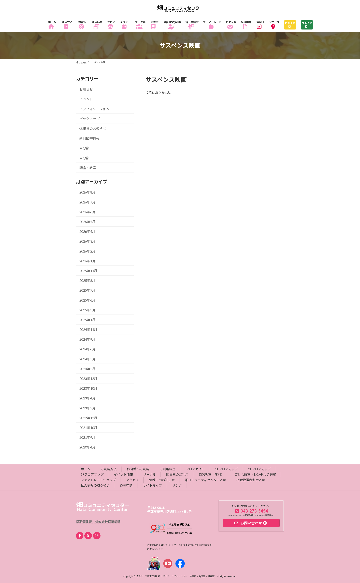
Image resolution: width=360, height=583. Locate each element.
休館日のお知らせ (92, 128)
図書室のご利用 (177, 474)
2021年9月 (87, 437)
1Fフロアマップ (226, 469)
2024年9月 (87, 339)
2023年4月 (87, 398)
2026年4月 (87, 231)
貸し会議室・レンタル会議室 (255, 474)
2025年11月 (88, 271)
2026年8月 (87, 192)
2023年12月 (88, 379)
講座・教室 (87, 168)
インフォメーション (94, 109)
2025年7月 (87, 290)
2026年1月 (87, 261)
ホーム (85, 469)
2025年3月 (87, 310)
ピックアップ (89, 119)
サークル (149, 474)
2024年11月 (88, 329)
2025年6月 (87, 300)
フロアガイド (195, 469)
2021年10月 (88, 428)
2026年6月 (87, 212)
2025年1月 (87, 320)
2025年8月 (87, 280)
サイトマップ (152, 485)
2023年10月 (88, 388)
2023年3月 (87, 408)
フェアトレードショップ (98, 480)
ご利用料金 (168, 469)
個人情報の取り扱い (95, 485)
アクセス (132, 480)
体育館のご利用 (138, 469)
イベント (86, 99)
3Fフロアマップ (92, 474)
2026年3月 (87, 241)
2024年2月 (87, 369)
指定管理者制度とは (250, 480)
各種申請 (126, 485)
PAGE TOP (348, 562)
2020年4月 (87, 447)
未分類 (84, 148)
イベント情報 (123, 474)
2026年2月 (87, 251)
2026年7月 (87, 202)
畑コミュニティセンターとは (205, 480)
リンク (177, 485)
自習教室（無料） (211, 474)
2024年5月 (87, 359)
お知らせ (86, 89)
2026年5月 (87, 222)
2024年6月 (87, 349)
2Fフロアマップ (259, 469)
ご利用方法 (109, 469)
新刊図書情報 (89, 138)
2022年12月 (88, 418)
